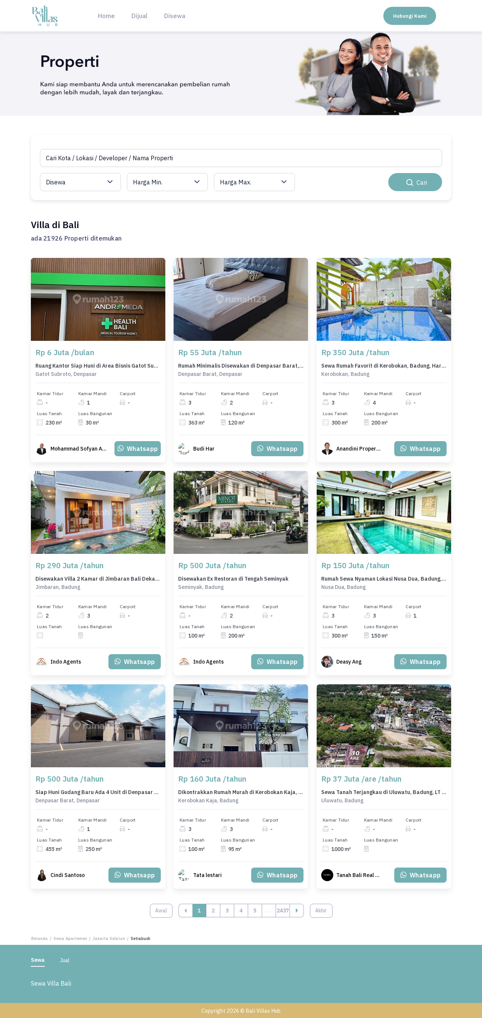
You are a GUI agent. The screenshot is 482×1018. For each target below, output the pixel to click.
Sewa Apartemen (70, 938)
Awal (161, 910)
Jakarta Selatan (109, 938)
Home (106, 16)
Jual (65, 960)
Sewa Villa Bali (51, 983)
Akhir (321, 910)
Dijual (139, 16)
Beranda (39, 938)
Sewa (38, 960)
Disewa (174, 16)
